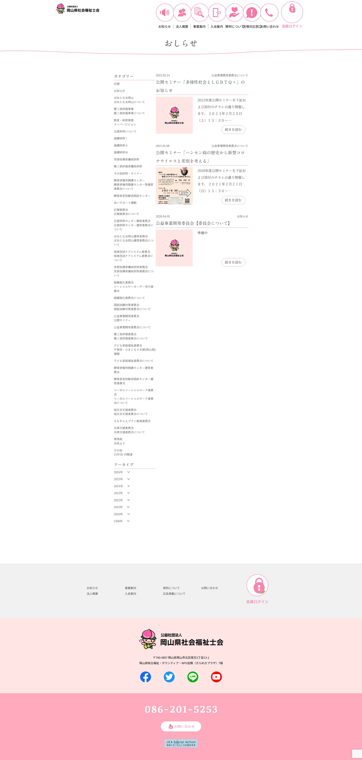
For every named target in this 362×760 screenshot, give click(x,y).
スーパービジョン (125, 124)
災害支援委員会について (129, 432)
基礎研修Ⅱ (121, 145)
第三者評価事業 (124, 109)
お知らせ (119, 91)
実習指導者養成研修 (126, 159)
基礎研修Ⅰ (121, 138)
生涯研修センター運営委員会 (132, 221)
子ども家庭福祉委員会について (133, 361)
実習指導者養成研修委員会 (131, 267)
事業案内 (130, 588)
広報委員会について (126, 214)
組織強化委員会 (124, 282)
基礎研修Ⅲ (121, 152)
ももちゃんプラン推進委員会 (132, 421)
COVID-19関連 (123, 454)
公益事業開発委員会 (126, 316)
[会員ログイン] (292, 12)
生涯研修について (125, 131)
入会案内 (130, 593)
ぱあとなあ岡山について (129, 102)
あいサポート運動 (125, 202)
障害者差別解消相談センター (132, 196)
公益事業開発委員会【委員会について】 (194, 223)
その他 (118, 450)
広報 (116, 84)
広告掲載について (174, 593)
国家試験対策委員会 (126, 305)
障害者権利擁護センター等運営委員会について (133, 186)
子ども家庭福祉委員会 (128, 345)
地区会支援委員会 (125, 410)
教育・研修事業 (124, 120)
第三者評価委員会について (131, 338)
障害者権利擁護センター (129, 180)
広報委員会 (121, 210)
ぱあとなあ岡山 (124, 98)
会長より (119, 443)
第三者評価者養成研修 (128, 166)
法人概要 (92, 593)
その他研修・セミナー (128, 173)
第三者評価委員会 (125, 334)
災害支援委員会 (124, 428)
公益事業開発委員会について (132, 327)
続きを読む (233, 129)
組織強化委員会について (129, 298)
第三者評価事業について (129, 113)
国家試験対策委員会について (132, 309)
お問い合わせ (209, 588)
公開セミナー (122, 320)
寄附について (171, 588)
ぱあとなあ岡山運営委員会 (131, 236)
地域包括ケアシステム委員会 (132, 252)
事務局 (118, 439)
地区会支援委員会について (131, 414)
